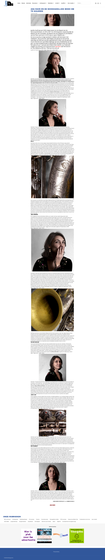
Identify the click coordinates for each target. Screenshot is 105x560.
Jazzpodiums (30, 521)
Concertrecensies (44, 519)
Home (19, 3)
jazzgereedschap (14, 521)
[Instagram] (100, 3)
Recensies (34, 3)
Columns (37, 519)
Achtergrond (43, 3)
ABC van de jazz (7, 519)
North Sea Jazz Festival (46, 521)
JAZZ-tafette (6, 521)
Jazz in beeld (94, 519)
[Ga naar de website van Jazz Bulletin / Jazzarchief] (44, 536)
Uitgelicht (59, 521)
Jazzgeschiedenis (22, 521)
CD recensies (31, 519)
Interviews (28, 3)
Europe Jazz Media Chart (73, 519)
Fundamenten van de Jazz (85, 519)
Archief (57, 3)
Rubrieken (50, 3)
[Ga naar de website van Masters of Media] (60, 536)
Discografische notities (54, 519)
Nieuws (23, 3)
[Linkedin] (98, 3)
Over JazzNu (71, 3)
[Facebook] (95, 3)
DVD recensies (63, 519)
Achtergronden (15, 519)
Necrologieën (37, 521)
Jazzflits (63, 3)
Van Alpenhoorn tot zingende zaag (69, 521)
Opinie (54, 521)
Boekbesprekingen (23, 519)
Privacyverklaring (56, 551)
